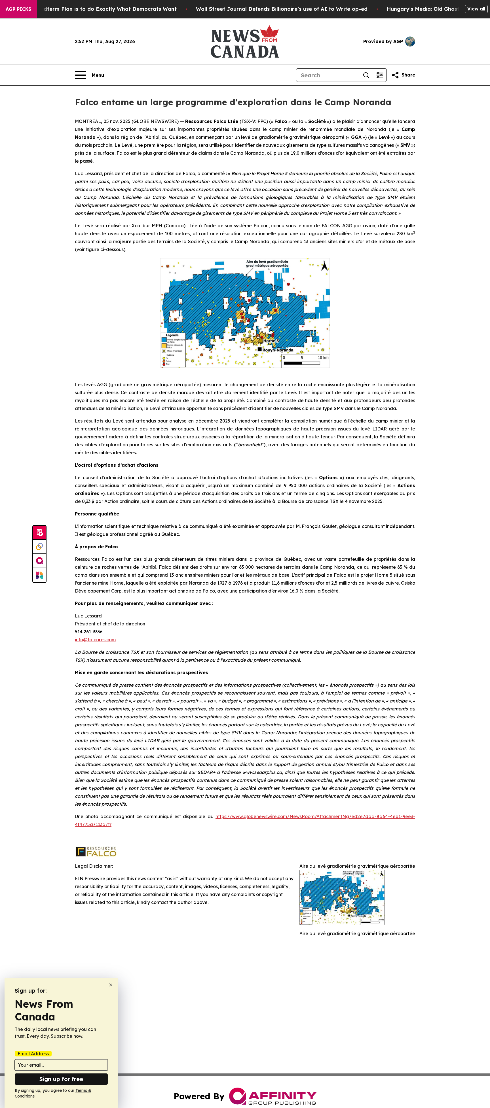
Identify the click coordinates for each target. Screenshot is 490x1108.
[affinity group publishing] (39, 561)
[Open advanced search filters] (379, 75)
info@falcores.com (95, 639)
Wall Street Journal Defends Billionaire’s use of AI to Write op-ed (282, 9)
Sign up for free (61, 1078)
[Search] (366, 75)
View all (476, 9)
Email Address (33, 1053)
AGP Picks (18, 9)
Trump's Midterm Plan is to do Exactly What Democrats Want (96, 9)
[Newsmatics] (39, 575)
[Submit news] (39, 533)
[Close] (110, 985)
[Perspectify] (39, 547)
